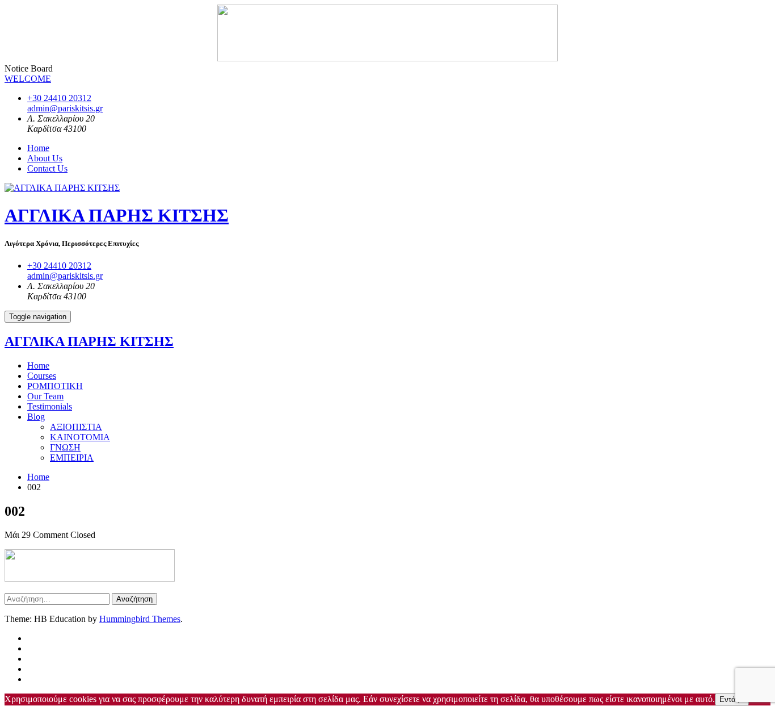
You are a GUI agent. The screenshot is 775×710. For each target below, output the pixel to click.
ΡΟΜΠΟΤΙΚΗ (55, 386)
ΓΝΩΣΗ (65, 447)
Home (38, 148)
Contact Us (47, 168)
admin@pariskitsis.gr (65, 108)
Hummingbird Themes (139, 619)
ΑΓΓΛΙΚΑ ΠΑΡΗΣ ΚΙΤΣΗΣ (117, 215)
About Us (44, 158)
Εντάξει (731, 699)
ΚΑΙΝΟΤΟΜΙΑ (80, 437)
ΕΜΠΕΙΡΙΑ (72, 457)
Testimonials (49, 406)
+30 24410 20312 (59, 98)
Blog (36, 416)
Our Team (45, 396)
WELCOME (28, 78)
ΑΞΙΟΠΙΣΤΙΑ (76, 427)
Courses (41, 376)
